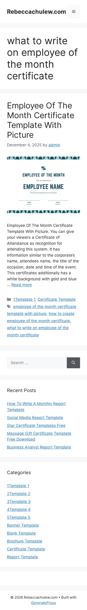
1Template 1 (24, 299)
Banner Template (23, 525)
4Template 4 (19, 509)
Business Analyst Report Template (39, 447)
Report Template (22, 557)
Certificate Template (57, 299)
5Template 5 (18, 517)
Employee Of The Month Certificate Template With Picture (40, 120)
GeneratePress (43, 602)
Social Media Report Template (35, 417)
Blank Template (21, 533)
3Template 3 (19, 501)
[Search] (73, 363)
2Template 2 (18, 493)
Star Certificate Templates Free (36, 425)
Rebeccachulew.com (36, 11)
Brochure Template (24, 541)
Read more (21, 284)
